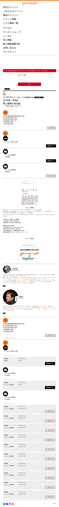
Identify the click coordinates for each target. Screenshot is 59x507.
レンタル (7, 36)
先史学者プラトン (24, 281)
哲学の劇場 (20, 276)
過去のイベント (10, 15)
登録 (29, 84)
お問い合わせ (9, 48)
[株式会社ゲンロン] (4, 504)
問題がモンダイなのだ (47, 280)
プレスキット (9, 52)
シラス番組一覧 (10, 23)
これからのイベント (13, 11)
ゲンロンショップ (12, 32)
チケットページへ (50, 335)
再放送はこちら (51, 145)
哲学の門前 (8, 277)
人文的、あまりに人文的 (18, 278)
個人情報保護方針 (11, 44)
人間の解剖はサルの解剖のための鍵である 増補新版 (30, 277)
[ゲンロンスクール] (10, 504)
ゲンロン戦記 (37, 308)
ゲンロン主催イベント (39, 97)
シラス (10, 60)
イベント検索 (9, 19)
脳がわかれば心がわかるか (23, 280)
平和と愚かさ (9, 310)
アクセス (7, 28)
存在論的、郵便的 (43, 306)
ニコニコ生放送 (10, 63)
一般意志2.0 (45, 307)
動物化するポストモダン (13, 307)
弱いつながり (52, 307)
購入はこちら (51, 127)
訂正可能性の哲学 (46, 308)
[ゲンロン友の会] (13, 504)
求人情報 (7, 40)
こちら (34, 245)
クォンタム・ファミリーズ (25, 307)
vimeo (10, 66)
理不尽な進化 (16, 209)
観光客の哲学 (19, 308)
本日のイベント (10, 7)
